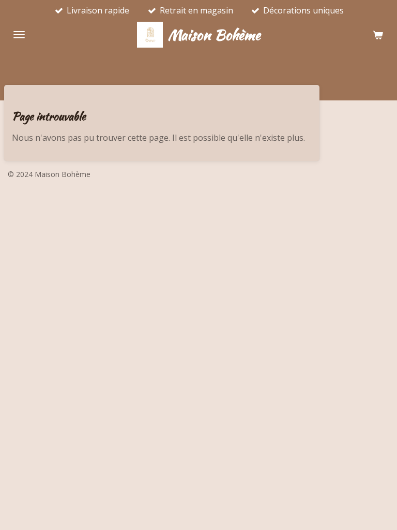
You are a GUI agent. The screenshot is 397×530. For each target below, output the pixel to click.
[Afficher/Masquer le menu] (19, 35)
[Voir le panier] (378, 35)
